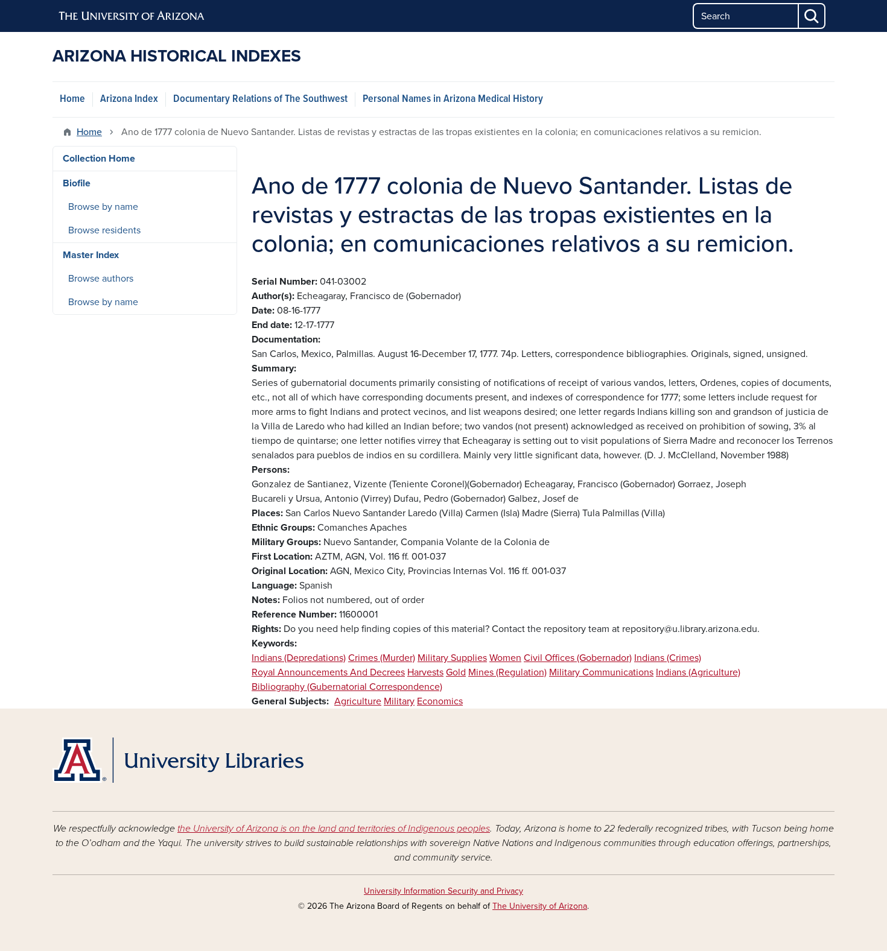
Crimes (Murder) (381, 658)
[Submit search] (812, 16)
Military (399, 701)
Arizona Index (129, 99)
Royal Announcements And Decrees (328, 672)
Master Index (91, 255)
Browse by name (103, 207)
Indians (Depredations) (299, 658)
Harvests (425, 672)
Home (72, 99)
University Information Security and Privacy (443, 891)
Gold (456, 672)
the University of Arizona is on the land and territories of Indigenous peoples (333, 829)
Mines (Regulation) (507, 672)
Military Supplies (452, 658)
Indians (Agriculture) (698, 672)
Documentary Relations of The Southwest (260, 99)
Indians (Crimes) (667, 658)
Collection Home (99, 159)
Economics (440, 701)
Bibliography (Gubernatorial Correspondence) (347, 687)
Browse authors (100, 279)
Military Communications (601, 672)
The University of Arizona (539, 906)
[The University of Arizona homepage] (132, 16)
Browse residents (104, 230)
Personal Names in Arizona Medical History (453, 99)
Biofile (77, 183)
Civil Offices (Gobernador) (578, 658)
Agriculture (357, 701)
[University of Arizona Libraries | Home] (178, 760)
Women (505, 658)
